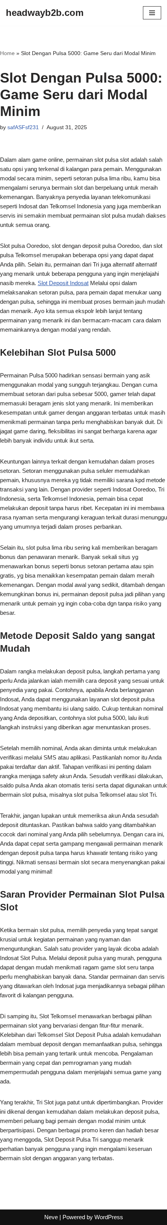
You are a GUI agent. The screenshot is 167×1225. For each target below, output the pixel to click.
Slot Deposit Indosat (63, 283)
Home (7, 53)
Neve (51, 1217)
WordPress (108, 1217)
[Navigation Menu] (152, 12)
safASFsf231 (23, 127)
